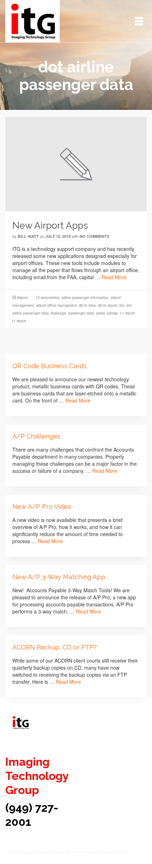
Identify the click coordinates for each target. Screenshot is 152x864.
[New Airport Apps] (76, 163)
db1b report (107, 305)
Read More (114, 277)
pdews (112, 313)
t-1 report (127, 313)
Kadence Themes (116, 852)
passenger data (81, 313)
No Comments (94, 236)
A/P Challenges (36, 436)
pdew (100, 313)
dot (121, 305)
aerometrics (50, 297)
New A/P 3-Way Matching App (58, 577)
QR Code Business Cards (49, 366)
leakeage (58, 313)
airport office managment (56, 305)
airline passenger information (85, 297)
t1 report (19, 320)
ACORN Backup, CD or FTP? (54, 647)
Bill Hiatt (28, 236)
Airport (22, 297)
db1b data (87, 305)
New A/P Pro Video (41, 506)
